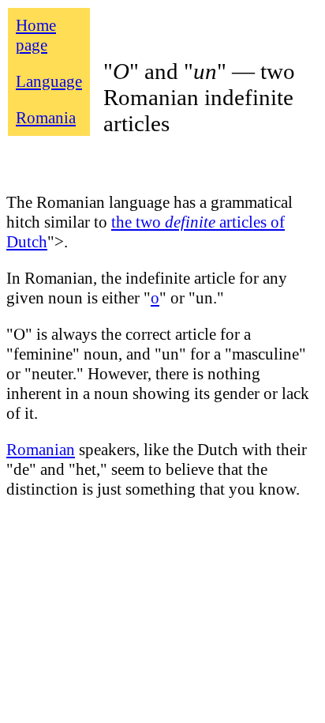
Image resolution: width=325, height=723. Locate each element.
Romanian (40, 449)
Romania (46, 117)
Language (49, 81)
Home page (36, 35)
